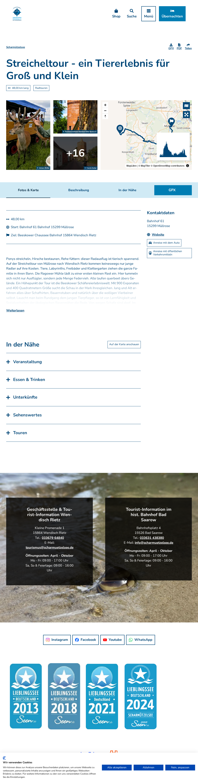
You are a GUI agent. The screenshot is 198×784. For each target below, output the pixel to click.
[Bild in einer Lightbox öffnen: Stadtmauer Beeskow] (75, 153)
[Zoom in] (105, 105)
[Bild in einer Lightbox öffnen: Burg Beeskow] (75, 117)
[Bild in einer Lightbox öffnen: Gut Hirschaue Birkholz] (28, 135)
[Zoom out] (105, 110)
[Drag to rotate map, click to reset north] (105, 116)
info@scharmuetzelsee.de (154, 542)
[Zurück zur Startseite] (17, 13)
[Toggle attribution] (187, 165)
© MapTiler (144, 165)
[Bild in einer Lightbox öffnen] (99, 699)
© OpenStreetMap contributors (167, 165)
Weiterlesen (15, 310)
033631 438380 (152, 538)
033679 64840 (53, 538)
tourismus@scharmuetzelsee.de (49, 547)
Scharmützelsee (15, 47)
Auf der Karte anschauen (124, 344)
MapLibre (131, 165)
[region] (146, 135)
